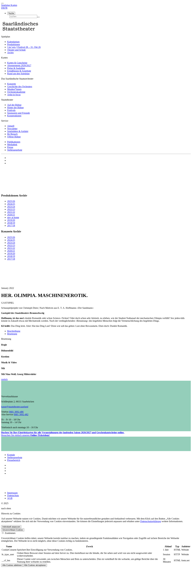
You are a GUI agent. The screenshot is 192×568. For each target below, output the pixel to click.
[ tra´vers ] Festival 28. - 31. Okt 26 (24, 47)
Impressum (12, 492)
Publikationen (13, 142)
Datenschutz (13, 495)
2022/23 (11, 209)
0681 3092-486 (16, 411)
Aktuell (10, 126)
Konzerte (11, 84)
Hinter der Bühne (15, 107)
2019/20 (11, 220)
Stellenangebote (14, 150)
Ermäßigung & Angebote (19, 71)
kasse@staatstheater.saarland (14, 406)
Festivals (11, 110)
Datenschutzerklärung (150, 521)
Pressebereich (13, 460)
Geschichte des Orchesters (19, 86)
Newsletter (12, 128)
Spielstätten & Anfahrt (17, 131)
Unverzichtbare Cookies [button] (12, 530)
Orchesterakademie (16, 92)
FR (6, 8)
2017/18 (11, 225)
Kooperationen (14, 115)
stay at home (13, 217)
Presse (10, 147)
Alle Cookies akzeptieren (35, 565)
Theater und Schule (16, 50)
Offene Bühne (14, 136)
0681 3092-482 (21, 414)
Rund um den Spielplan (18, 73)
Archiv (10, 52)
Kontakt (11, 454)
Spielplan (6, 5)
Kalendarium (13, 41)
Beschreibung (13, 331)
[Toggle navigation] (2, 3)
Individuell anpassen (11, 527)
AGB (9, 498)
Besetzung (12, 333)
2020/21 (11, 214)
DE (2, 8)
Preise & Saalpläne (16, 68)
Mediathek (12, 144)
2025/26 (11, 201)
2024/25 (11, 204)
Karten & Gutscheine (17, 62)
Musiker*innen (14, 89)
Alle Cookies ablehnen (12, 565)
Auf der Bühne (14, 105)
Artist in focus (14, 94)
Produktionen (13, 44)
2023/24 (11, 206)
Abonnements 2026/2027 (19, 65)
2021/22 (11, 212)
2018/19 (11, 223)
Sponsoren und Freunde (18, 113)
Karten (14, 5)
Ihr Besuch (12, 134)
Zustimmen (9, 533)
